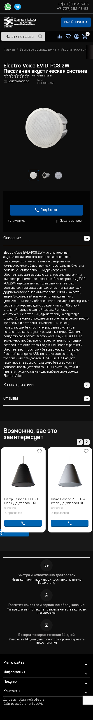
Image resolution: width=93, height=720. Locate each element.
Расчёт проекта (75, 22)
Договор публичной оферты (24, 700)
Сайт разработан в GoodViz (23, 704)
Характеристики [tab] (18, 385)
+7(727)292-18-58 (72, 9)
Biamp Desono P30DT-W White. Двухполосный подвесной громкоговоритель (68, 501)
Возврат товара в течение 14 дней (46, 635)
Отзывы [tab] (10, 399)
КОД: (40, 80)
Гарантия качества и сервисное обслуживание (46, 605)
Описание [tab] (12, 238)
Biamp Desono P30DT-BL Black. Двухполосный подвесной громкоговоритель (22, 501)
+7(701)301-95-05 (73, 4)
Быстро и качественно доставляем (47, 575)
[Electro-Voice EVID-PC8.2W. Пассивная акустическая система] (46, 128)
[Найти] (40, 36)
